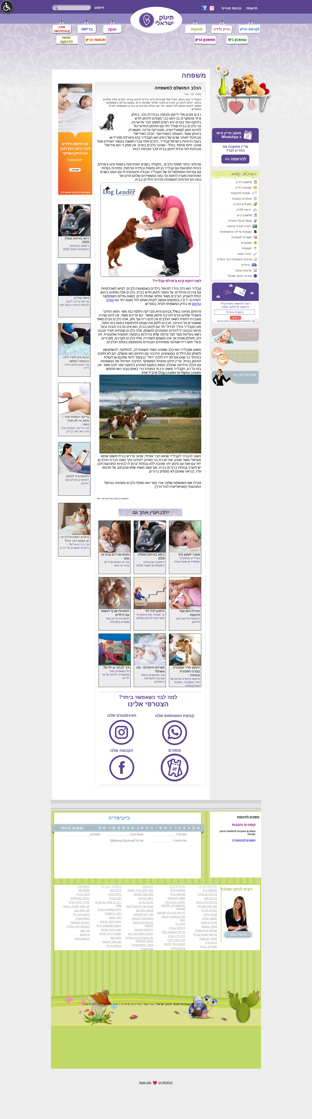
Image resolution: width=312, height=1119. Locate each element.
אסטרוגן (95, 834)
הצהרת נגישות (92, 1004)
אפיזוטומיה (180, 840)
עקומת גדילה (113, 945)
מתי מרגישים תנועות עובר (173, 918)
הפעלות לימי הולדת (78, 926)
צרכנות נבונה (243, 270)
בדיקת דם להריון (207, 894)
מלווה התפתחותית (142, 945)
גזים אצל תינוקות (143, 894)
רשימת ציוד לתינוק (174, 944)
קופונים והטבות (242, 198)
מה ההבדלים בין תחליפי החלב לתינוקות (139, 939)
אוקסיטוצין (136, 834)
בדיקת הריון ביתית (206, 902)
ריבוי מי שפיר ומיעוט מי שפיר (108, 904)
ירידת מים (115, 890)
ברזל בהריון (114, 894)
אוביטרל (181, 834)
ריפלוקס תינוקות (143, 929)
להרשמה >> (235, 159)
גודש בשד (115, 937)
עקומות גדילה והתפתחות (236, 231)
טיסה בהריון (83, 894)
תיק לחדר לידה (176, 940)
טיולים (246, 265)
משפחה (247, 248)
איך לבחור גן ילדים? (116, 667)
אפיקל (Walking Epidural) (126, 840)
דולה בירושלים (113, 913)
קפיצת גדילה (145, 902)
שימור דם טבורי (208, 938)
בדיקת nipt (210, 898)
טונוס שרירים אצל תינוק (139, 906)
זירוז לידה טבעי (176, 936)
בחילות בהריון (177, 928)
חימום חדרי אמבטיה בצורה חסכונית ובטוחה (186, 671)
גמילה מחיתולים (80, 898)
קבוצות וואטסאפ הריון (109, 925)
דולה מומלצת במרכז (109, 909)
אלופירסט (84, 890)
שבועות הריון (243, 187)
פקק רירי (180, 924)
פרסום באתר (82, 938)
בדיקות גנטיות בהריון (205, 934)
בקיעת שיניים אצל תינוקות (142, 924)
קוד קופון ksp (82, 910)
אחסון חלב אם (144, 910)
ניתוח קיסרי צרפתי (110, 921)
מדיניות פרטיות (131, 1004)
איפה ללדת (244, 209)
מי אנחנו (85, 934)
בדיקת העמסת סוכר (173, 932)
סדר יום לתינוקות (143, 914)
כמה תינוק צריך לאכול (140, 890)
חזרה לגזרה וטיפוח (239, 226)
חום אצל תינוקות (111, 941)
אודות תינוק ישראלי (239, 276)
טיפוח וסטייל (82, 918)
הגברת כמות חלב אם (140, 933)
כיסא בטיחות (145, 898)
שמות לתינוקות (240, 193)
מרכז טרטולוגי (209, 922)
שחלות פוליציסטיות (206, 930)
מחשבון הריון (244, 182)
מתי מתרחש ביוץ (207, 906)
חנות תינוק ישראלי (110, 929)
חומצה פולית (209, 918)
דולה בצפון (115, 917)
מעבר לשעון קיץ (189, 554)
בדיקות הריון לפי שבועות (171, 912)
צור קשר (85, 930)
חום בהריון (115, 898)
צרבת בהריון (178, 948)
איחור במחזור (209, 926)
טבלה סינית (210, 914)
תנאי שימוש (111, 1004)
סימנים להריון (209, 910)
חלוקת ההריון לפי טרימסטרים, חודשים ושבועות (173, 905)
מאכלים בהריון (242, 204)
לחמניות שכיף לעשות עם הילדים (115, 613)
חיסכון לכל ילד (155, 611)
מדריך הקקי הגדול (79, 902)
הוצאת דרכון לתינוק (110, 933)
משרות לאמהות (242, 237)
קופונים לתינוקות (80, 922)
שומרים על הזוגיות (240, 220)
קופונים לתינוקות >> (244, 840)
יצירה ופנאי (244, 253)
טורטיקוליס (147, 949)
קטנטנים (246, 242)
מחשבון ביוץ (244, 215)
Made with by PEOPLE (156, 1082)
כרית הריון (211, 942)
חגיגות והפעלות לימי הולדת (234, 259)
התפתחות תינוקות (142, 918)
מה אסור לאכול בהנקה (76, 906)
